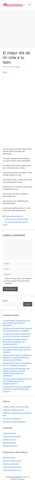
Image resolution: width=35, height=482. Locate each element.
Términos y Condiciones (12, 418)
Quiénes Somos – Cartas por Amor (16, 407)
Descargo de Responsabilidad (14, 422)
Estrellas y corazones (11, 464)
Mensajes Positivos (10, 446)
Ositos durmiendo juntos (12, 470)
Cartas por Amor (16, 477)
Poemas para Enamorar (14, 216)
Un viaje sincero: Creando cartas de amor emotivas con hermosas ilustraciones (16, 323)
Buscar (5, 301)
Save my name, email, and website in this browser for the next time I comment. (18, 281)
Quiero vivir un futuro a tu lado (16, 219)
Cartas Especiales (9, 433)
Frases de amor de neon (12, 467)
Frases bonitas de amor (12, 436)
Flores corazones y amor (12, 461)
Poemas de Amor (9, 439)
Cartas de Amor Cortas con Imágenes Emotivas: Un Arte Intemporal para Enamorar (17, 389)
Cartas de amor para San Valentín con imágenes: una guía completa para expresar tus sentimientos (17, 357)
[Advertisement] (17, 28)
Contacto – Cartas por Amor (13, 410)
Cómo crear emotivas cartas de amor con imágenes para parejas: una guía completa (17, 349)
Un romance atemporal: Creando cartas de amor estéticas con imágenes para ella (15, 341)
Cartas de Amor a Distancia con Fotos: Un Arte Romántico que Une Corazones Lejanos (17, 381)
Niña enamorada (9, 457)
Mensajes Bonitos (9, 443)
